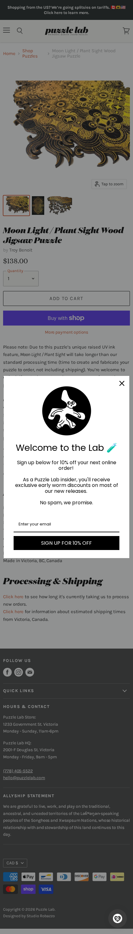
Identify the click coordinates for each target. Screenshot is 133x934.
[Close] (121, 383)
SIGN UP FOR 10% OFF (66, 543)
